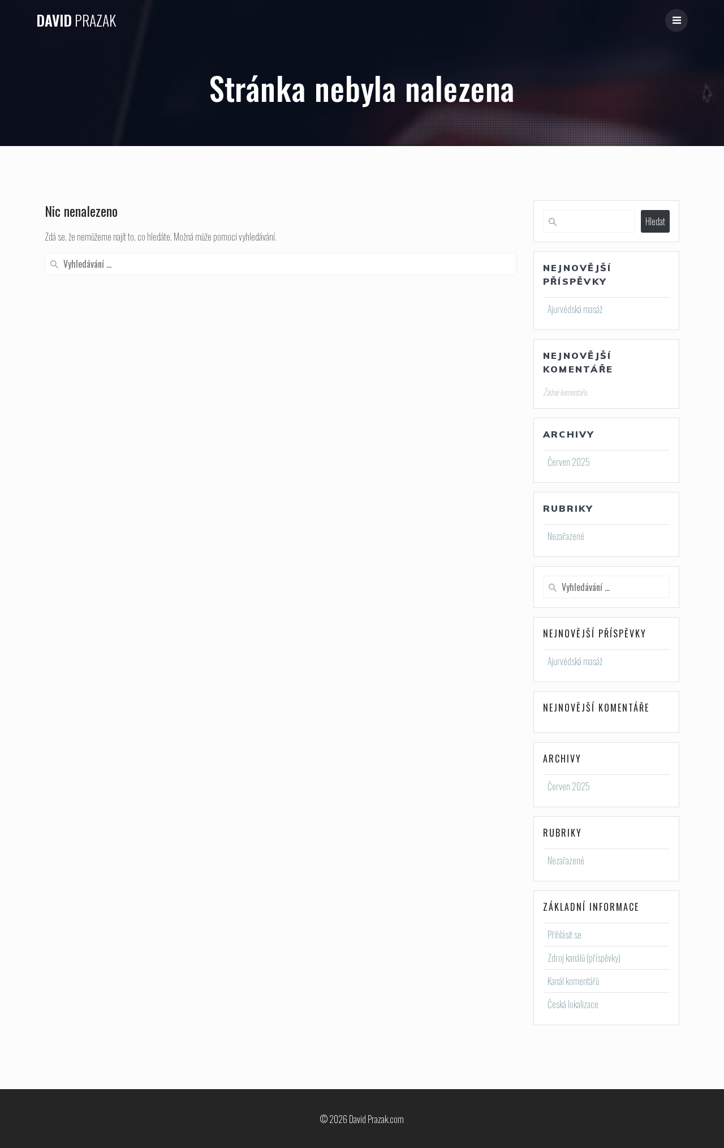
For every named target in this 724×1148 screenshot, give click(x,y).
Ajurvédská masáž (575, 309)
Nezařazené (566, 536)
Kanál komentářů (573, 981)
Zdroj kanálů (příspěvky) (584, 958)
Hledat (655, 221)
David (76, 20)
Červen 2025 (569, 462)
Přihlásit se (564, 934)
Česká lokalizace (573, 1004)
